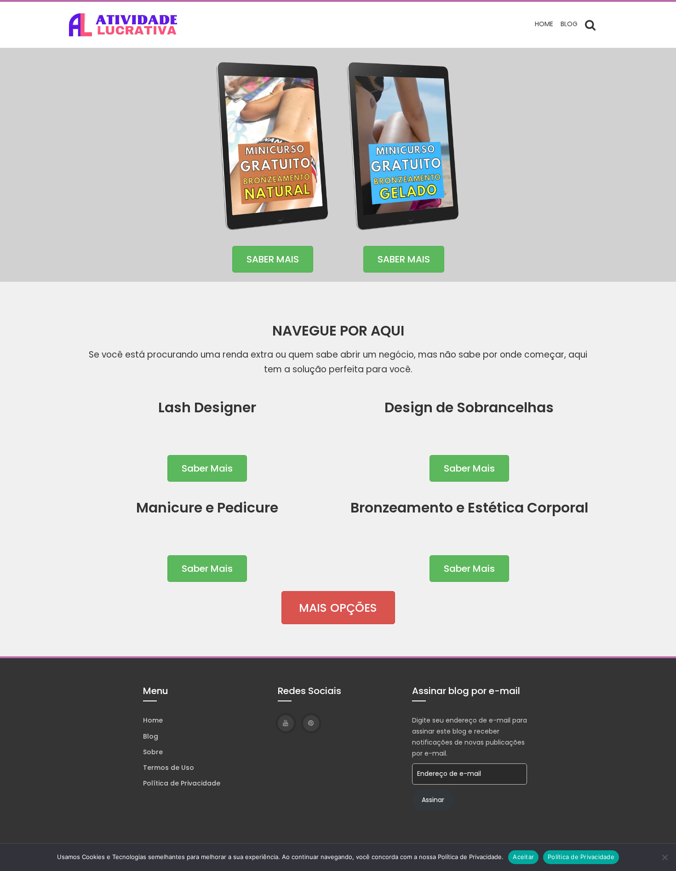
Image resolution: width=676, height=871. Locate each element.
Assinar (433, 799)
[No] (664, 857)
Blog (569, 23)
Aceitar (523, 856)
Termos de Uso (168, 767)
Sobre (153, 752)
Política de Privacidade (181, 783)
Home (544, 23)
